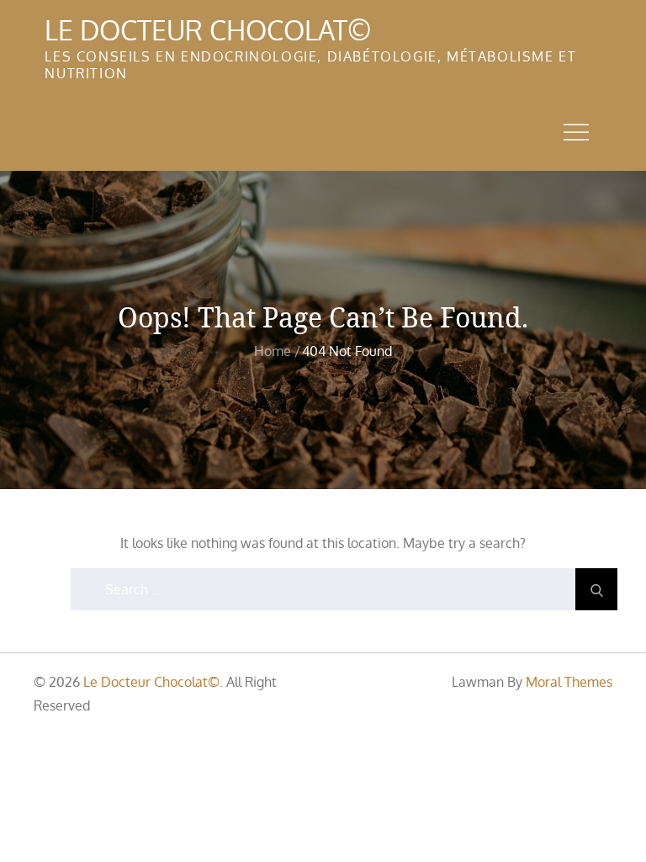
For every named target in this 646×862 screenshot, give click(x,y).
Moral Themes (569, 681)
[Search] (596, 589)
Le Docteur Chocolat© (208, 30)
